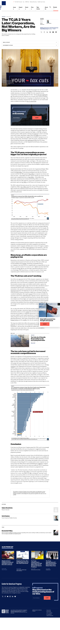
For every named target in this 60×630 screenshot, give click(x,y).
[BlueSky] (15, 596)
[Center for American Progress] (4, 5)
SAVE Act (27, 1)
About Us (46, 8)
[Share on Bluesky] (50, 32)
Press (32, 8)
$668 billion (19, 172)
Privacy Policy (48, 611)
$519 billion (31, 174)
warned (30, 294)
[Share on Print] (56, 32)
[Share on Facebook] (44, 32)
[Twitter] (3, 596)
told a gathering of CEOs (31, 140)
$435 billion (31, 177)
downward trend (15, 290)
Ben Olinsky (38, 569)
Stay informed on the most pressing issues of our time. (43, 591)
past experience (30, 247)
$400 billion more (25, 187)
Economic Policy (7, 531)
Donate (55, 7)
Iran (23, 1)
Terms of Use (48, 610)
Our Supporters (49, 614)
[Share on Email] (53, 32)
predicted (13, 325)
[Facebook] (5, 596)
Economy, (50, 28)
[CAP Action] (5, 611)
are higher (36, 135)
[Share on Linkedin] (47, 32)
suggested (40, 463)
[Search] (50, 8)
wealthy (25, 320)
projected (36, 133)
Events (26, 8)
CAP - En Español (49, 612)
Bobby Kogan (33, 343)
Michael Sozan (33, 569)
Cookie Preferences (49, 615)
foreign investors (15, 320)
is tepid (39, 130)
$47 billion (24, 182)
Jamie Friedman (19, 569)
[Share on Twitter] (41, 32)
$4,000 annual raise (31, 101)
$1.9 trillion (29, 91)
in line (14, 363)
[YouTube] (8, 596)
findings (24, 263)
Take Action (38, 8)
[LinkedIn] (12, 596)
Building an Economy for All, (46, 27)
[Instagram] (10, 596)
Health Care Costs (41, 1)
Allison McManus (19, 570)
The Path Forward (18, 1)
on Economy (19, 113)
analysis (27, 312)
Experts (20, 8)
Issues (14, 8)
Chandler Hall (48, 569)
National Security (33, 1)
